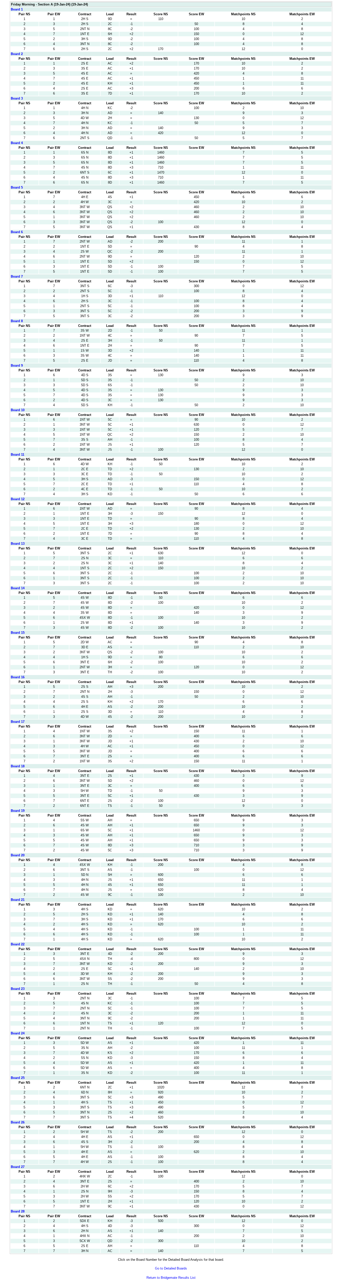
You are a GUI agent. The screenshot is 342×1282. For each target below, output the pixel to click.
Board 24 (18, 1033)
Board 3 (17, 98)
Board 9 (17, 365)
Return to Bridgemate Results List (171, 1277)
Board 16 (18, 677)
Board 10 (18, 410)
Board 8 (17, 321)
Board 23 (18, 989)
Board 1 (17, 9)
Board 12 (18, 499)
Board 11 (17, 454)
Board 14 (18, 588)
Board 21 (18, 900)
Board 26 (18, 1122)
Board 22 (18, 944)
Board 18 (18, 766)
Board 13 (18, 543)
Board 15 (18, 632)
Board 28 (18, 1211)
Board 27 (18, 1167)
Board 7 (17, 276)
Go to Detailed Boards (171, 1268)
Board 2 (17, 54)
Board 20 (18, 855)
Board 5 (17, 187)
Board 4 (17, 143)
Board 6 (17, 232)
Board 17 (18, 722)
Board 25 (18, 1078)
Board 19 (18, 811)
